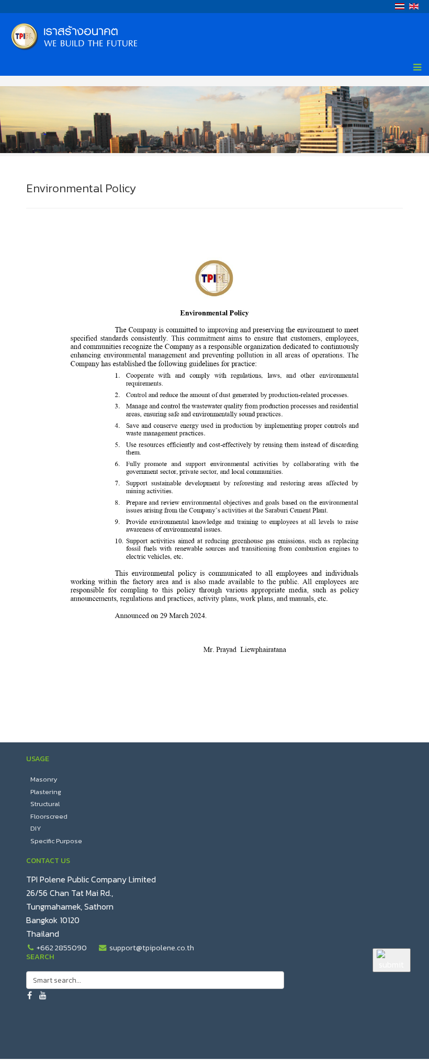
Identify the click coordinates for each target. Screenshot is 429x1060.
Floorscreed (48, 816)
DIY (35, 828)
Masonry (44, 779)
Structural (45, 804)
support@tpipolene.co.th (151, 947)
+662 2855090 (62, 947)
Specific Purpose (56, 841)
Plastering (45, 792)
